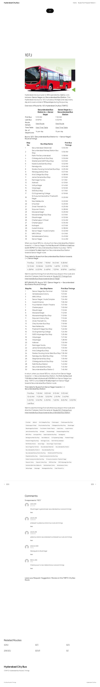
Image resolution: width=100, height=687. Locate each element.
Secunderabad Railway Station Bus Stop (36, 453)
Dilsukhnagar (71, 425)
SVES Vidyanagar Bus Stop (64, 462)
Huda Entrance (69, 428)
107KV (6, 645)
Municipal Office (37, 434)
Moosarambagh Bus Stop (63, 431)
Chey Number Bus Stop (44, 425)
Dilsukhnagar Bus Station (32, 428)
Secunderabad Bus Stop (48, 450)
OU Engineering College (57, 437)
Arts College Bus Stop (44, 422)
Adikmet (35, 422)
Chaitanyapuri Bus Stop (67, 422)
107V (68, 645)
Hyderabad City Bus (11, 3)
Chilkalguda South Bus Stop (59, 425)
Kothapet (42, 431)
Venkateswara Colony (62, 465)
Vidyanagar (37, 468)
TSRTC (62, 95)
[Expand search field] (50, 11)
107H (7, 484)
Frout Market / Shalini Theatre (47, 428)
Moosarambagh (50, 431)
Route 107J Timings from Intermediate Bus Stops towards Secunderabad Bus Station (48, 411)
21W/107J (7, 651)
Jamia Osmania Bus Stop (32, 431)
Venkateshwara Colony (49, 465)
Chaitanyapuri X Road (31, 425)
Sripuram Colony (30, 462)
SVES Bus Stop (52, 462)
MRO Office (28, 434)
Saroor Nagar (41, 443)
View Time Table (42, 127)
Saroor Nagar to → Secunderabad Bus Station (65, 112)
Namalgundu (62, 434)
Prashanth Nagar (69, 437)
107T (37, 645)
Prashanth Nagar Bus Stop (32, 440)
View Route (40, 123)
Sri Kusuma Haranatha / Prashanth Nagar (56, 459)
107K (92, 484)
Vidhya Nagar (29, 468)
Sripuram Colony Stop (41, 462)
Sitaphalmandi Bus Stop (32, 456)
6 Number (28, 422)
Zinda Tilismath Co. (59, 468)
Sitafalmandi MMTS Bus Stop (55, 453)
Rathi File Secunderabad (58, 440)
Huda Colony (60, 428)
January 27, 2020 (34, 545)
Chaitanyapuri (55, 422)
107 (67, 651)
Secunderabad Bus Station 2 (33, 450)
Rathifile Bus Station (31, 443)
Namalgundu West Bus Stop (32, 437)
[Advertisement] (50, 31)
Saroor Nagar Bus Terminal (32, 447)
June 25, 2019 (33, 517)
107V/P (37, 651)
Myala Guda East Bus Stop (50, 434)
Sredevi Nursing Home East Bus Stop (49, 456)
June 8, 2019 (33, 503)
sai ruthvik (32, 505)
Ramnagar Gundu (45, 440)
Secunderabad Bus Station (62, 447)
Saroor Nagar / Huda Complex (54, 443)
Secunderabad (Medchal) (47, 447)
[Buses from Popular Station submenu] (95, 2)
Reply (31, 512)
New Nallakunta (45, 437)
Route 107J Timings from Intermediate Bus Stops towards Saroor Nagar (48, 277)
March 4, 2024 (33, 559)
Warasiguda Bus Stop (47, 468)
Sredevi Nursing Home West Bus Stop (35, 459)
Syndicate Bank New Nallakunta (33, 465)
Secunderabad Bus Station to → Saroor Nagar (45, 112)
